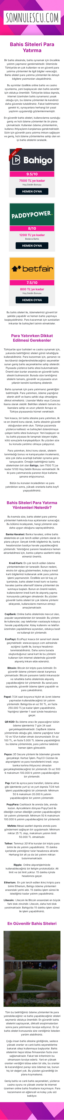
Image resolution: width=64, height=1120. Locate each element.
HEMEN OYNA (32, 191)
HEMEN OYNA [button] (32, 245)
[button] (32, 214)
